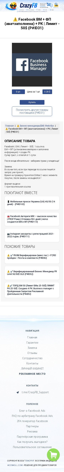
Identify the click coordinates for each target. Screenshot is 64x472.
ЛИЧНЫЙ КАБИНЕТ (32, 368)
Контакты (32, 363)
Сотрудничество (32, 358)
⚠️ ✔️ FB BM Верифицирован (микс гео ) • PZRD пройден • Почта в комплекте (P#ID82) (31, 256)
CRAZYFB (29, 461)
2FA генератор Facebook (32, 421)
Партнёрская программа (32, 436)
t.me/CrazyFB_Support (35, 392)
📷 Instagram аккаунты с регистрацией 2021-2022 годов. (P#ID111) (30, 235)
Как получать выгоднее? (32, 442)
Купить (32, 102)
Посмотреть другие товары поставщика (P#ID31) (32, 111)
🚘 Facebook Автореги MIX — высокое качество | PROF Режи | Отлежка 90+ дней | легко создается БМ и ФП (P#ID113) (32, 219)
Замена (32, 347)
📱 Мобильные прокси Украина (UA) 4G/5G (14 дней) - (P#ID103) (31, 203)
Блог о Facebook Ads (32, 410)
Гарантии (32, 342)
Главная (32, 337)
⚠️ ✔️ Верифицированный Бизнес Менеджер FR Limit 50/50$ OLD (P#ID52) (32, 273)
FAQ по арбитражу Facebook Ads (32, 416)
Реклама (32, 431)
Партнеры (32, 426)
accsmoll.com (15, 465)
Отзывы (32, 353)
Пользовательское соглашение (32, 447)
